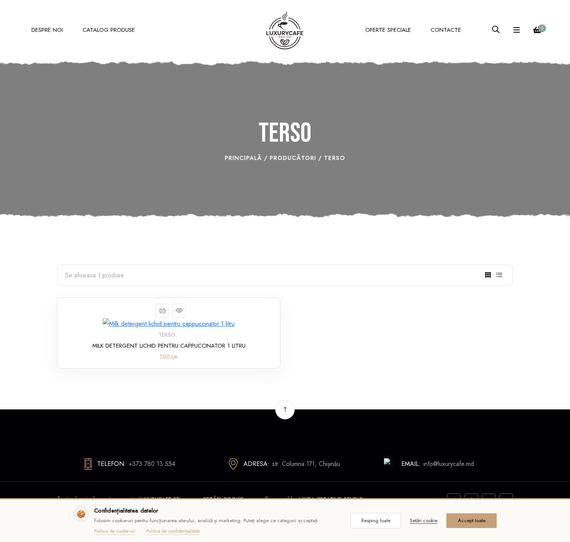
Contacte (446, 30)
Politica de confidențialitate (173, 531)
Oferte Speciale (388, 30)
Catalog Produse (109, 30)
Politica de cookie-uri (114, 531)
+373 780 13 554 (152, 463)
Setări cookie (423, 520)
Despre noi (47, 30)
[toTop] (285, 409)
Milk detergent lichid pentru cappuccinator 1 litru (168, 345)
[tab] (488, 275)
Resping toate (375, 520)
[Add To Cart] (162, 310)
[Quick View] (179, 310)
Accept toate (471, 520)
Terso (167, 335)
